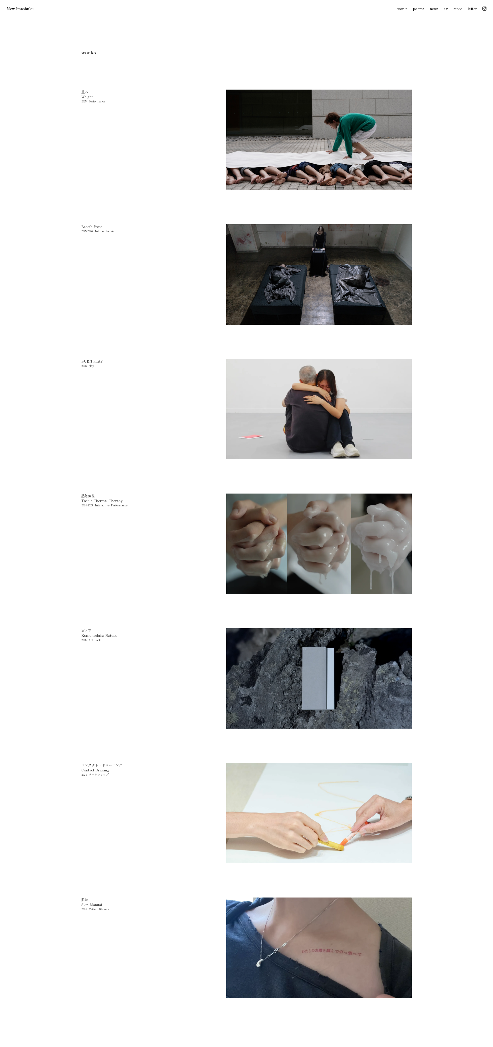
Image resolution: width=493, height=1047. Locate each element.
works (402, 8)
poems (418, 8)
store (458, 8)
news (434, 8)
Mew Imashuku (20, 8)
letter (472, 8)
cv (446, 8)
